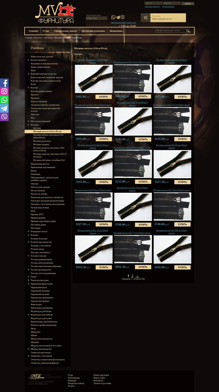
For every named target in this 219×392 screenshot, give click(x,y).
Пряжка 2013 (37, 214)
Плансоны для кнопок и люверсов (47, 197)
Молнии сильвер (41, 144)
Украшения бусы (39, 287)
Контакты (116, 31)
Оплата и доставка (102, 383)
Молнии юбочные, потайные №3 (49, 160)
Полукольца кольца (40, 207)
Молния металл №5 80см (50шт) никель (171, 231)
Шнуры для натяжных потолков (46, 345)
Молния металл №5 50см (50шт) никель (171, 61)
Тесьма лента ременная (42, 263)
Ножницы (35, 174)
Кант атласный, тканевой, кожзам (47, 77)
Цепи (33, 328)
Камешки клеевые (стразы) (43, 73)
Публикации (74, 377)
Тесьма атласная (38, 256)
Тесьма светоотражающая (43, 273)
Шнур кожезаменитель (42, 338)
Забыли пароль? (152, 6)
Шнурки (35, 342)
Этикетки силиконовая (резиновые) (48, 359)
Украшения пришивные (42, 297)
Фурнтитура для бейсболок (44, 321)
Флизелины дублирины (42, 308)
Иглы (33, 70)
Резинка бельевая (39, 238)
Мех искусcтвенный (40, 121)
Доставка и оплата (93, 31)
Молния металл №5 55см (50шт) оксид (171, 105)
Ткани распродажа (40, 280)
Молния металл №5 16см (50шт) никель (93, 61)
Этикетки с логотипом (41, 356)
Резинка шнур (37, 249)
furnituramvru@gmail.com (123, 22)
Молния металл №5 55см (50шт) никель (132, 103)
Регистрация (168, 6)
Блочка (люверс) (38, 60)
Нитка (34, 170)
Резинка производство (41, 242)
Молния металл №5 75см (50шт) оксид (132, 232)
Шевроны (35, 332)
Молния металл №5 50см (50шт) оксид (92, 105)
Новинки (72, 380)
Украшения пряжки (40, 301)
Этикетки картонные (41, 352)
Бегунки (37, 128)
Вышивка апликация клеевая (44, 63)
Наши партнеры (101, 375)
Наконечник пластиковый (43, 167)
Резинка (34, 235)
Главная (33, 31)
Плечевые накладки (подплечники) (47, 200)
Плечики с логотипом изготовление (48, 204)
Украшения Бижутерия (42, 283)
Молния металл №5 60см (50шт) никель (93, 146)
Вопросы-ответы (76, 383)
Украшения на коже (40, 294)
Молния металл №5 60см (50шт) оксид (132, 147)
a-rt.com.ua (49, 382)
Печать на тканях (39, 194)
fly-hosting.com (41, 384)
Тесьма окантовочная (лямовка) (46, 266)
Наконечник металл (40, 164)
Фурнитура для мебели (42, 314)
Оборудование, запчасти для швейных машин (44, 179)
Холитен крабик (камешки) (43, 325)
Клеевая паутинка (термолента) (46, 80)
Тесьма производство (41, 269)
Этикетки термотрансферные (45, 363)
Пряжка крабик (38, 217)
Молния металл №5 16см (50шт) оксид (132, 62)
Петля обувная (38, 190)
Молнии (34, 125)
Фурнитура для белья (41, 311)
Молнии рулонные (42, 141)
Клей (33, 84)
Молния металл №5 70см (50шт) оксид (171, 190)
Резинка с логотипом (41, 245)
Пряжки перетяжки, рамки (43, 221)
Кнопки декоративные (41, 91)
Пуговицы (36, 228)
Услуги (71, 386)
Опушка (34, 183)
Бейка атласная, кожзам (42, 56)
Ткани (33, 276)
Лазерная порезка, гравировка (45, 105)
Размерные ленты (39, 231)
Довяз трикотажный (40, 67)
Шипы (34, 335)
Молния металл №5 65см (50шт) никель (171, 146)
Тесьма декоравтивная (41, 259)
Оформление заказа (65, 31)
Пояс (33, 211)
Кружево (35, 98)
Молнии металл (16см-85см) (47, 131)
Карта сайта (99, 377)
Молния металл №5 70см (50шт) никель (132, 189)
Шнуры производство (41, 349)
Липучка (35, 114)
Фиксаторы (36, 304)
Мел (33, 118)
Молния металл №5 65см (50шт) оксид (92, 190)
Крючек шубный (39, 101)
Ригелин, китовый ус (40, 252)
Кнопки (34, 87)
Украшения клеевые (40, 290)
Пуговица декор (38, 224)
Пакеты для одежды (40, 187)
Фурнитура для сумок (41, 318)
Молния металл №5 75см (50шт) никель (93, 231)
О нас (46, 31)
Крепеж (34, 94)
